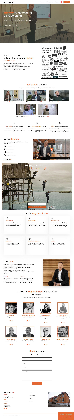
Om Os (56, 1)
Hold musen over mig (66, 416)
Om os (31, 398)
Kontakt (31, 401)
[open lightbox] (14, 95)
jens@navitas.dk (7, 406)
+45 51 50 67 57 (7, 405)
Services (42, 1)
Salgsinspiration (49, 1)
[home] (9, 2)
